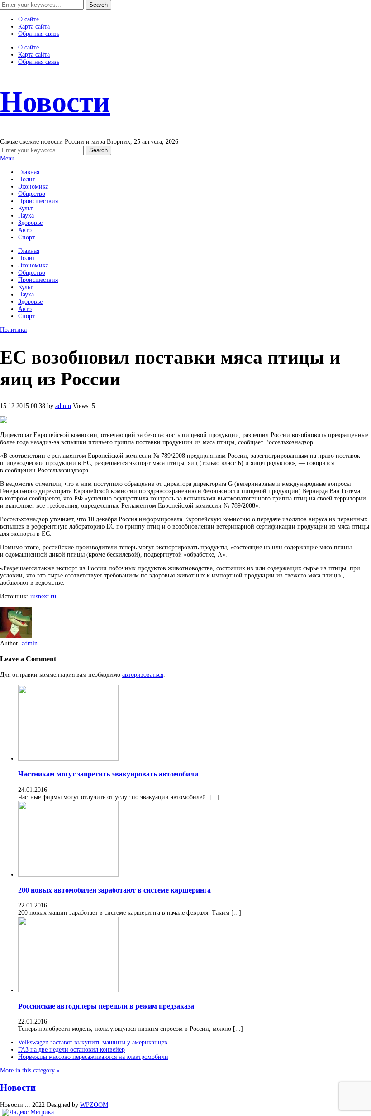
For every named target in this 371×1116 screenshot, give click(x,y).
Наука (26, 215)
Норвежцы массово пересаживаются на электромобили (93, 1056)
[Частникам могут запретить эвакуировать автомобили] (68, 758)
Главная (28, 172)
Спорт (26, 237)
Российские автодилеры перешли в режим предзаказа (106, 1006)
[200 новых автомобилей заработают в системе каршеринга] (68, 874)
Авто (25, 230)
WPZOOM (94, 1104)
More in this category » (30, 1070)
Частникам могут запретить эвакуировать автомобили (108, 774)
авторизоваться (142, 674)
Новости (55, 102)
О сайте (28, 19)
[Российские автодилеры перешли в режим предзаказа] (68, 990)
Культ (25, 208)
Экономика (33, 186)
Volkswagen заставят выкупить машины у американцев (92, 1042)
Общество (31, 193)
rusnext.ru (43, 596)
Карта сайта (34, 26)
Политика (13, 329)
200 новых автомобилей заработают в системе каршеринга (114, 890)
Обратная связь (38, 33)
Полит (26, 179)
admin (63, 406)
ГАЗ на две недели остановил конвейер (71, 1049)
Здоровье (30, 222)
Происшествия (38, 201)
